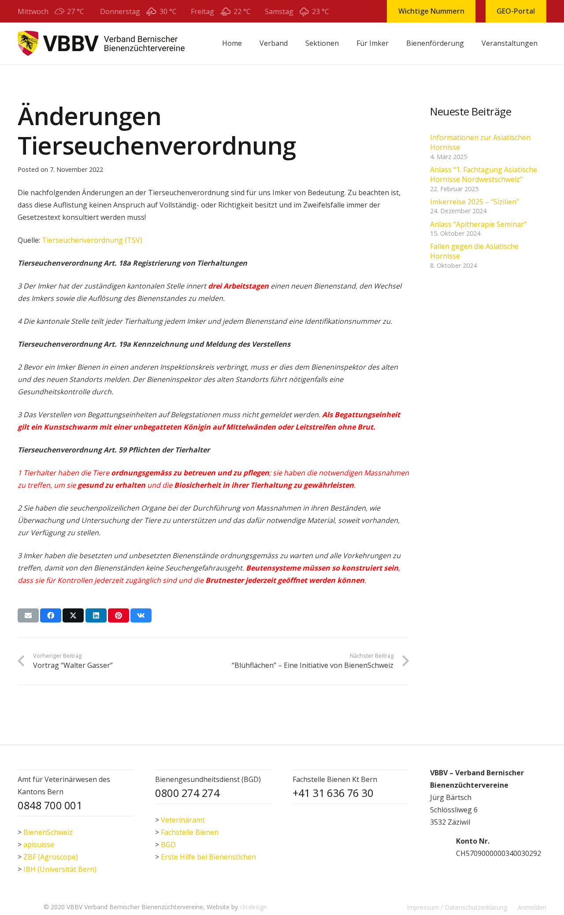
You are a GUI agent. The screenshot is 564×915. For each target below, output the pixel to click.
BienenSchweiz (48, 832)
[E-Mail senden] (28, 615)
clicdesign (253, 907)
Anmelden (532, 907)
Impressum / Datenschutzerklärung (457, 907)
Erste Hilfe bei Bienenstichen (208, 857)
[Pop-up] (439, 847)
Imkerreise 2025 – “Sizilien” (474, 202)
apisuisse (38, 844)
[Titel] (101, 43)
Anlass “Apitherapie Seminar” (478, 224)
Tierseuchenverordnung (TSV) (92, 240)
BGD (168, 844)
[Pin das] (118, 615)
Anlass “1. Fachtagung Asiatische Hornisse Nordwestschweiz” (483, 174)
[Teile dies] (50, 615)
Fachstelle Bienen (190, 832)
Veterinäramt (183, 820)
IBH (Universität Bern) (59, 869)
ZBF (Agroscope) (50, 857)
